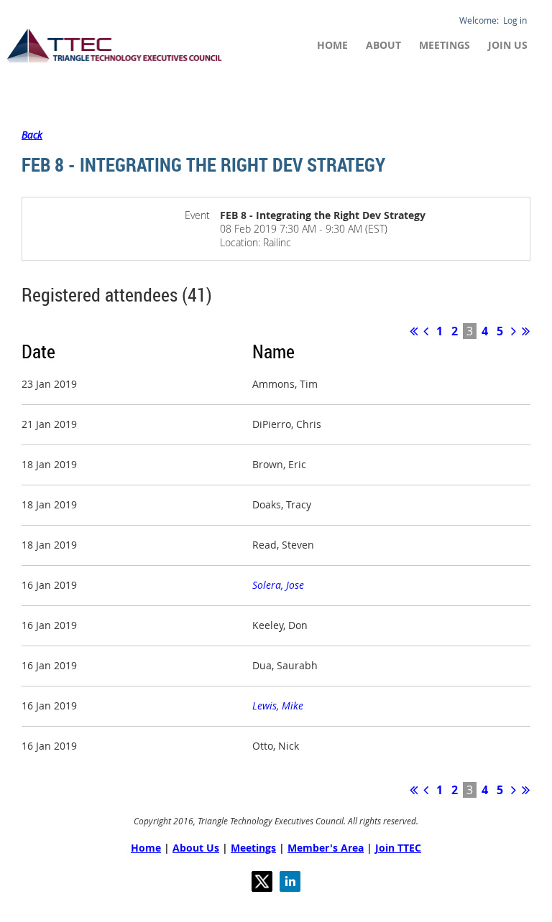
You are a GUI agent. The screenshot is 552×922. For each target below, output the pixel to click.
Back (32, 134)
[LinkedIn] (290, 881)
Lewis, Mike (277, 705)
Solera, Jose (278, 585)
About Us (195, 848)
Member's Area (326, 848)
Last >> (525, 331)
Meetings (253, 848)
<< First (413, 331)
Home (146, 848)
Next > (513, 331)
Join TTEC (398, 848)
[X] (262, 881)
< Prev (425, 331)
